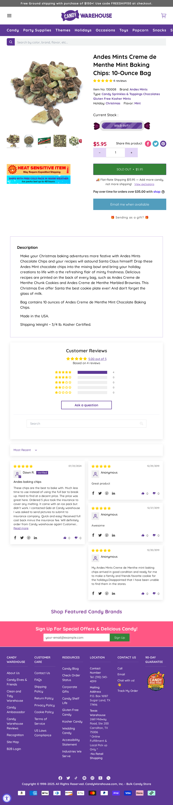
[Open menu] (13, 15)
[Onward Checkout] (155, 681)
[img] (23, 466)
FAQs (38, 680)
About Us (13, 673)
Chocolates (151, 94)
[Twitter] (68, 778)
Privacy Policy (44, 705)
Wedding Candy (68, 730)
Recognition (15, 735)
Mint (137, 103)
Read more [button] (21, 528)
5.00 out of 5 (97, 359)
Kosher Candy (72, 721)
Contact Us (42, 673)
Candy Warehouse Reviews (15, 723)
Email (121, 674)
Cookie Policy (44, 712)
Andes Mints (138, 89)
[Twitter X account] (108, 778)
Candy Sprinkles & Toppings (122, 94)
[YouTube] (100, 778)
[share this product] (148, 143)
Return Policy (43, 698)
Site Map (13, 742)
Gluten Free (102, 99)
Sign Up (119, 637)
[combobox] (90, 42)
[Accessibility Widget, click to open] (7, 798)
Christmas (113, 103)
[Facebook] (60, 778)
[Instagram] (92, 778)
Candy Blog (70, 668)
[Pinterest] (84, 778)
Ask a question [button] (86, 405)
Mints (127, 99)
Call (120, 668)
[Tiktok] (76, 778)
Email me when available (129, 204)
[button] (13, 30)
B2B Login (14, 749)
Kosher (117, 99)
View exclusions (144, 184)
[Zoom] (46, 92)
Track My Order (128, 690)
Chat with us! (126, 680)
